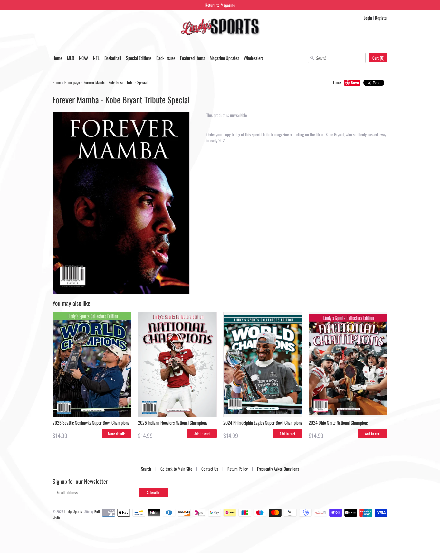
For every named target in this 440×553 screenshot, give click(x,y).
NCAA (83, 57)
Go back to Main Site (176, 468)
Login (368, 17)
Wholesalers (253, 57)
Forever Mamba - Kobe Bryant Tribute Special (116, 82)
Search (146, 468)
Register (381, 17)
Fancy (337, 82)
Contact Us (209, 468)
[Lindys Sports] (220, 27)
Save (355, 82)
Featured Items (192, 57)
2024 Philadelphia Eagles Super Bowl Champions (262, 422)
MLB (70, 57)
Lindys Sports (73, 511)
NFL (96, 57)
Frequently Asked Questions (278, 468)
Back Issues (165, 57)
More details (116, 433)
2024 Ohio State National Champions (338, 422)
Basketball (112, 57)
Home (57, 57)
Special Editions (138, 57)
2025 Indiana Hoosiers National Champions (172, 422)
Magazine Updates (224, 57)
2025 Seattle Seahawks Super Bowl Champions (91, 422)
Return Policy (237, 468)
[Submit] (312, 58)
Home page (72, 82)
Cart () (378, 57)
